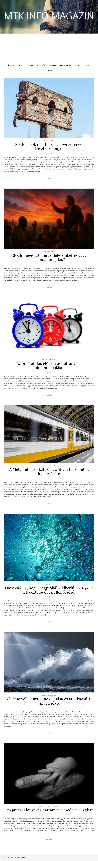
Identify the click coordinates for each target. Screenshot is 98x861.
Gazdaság (41, 65)
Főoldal (10, 65)
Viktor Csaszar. (26, 857)
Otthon (77, 65)
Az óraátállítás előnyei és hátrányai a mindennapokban (49, 365)
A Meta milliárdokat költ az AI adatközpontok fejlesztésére (49, 471)
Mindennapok (65, 65)
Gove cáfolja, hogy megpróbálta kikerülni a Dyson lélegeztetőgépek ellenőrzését (49, 590)
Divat (20, 65)
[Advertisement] (49, 47)
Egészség (29, 65)
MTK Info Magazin (49, 15)
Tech (50, 71)
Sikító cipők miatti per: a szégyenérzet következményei (49, 146)
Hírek (52, 141)
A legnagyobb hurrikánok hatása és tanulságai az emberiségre (49, 700)
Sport (87, 65)
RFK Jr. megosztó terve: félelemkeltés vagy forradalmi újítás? (49, 257)
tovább (49, 178)
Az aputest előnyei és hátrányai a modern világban (49, 809)
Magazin (52, 65)
